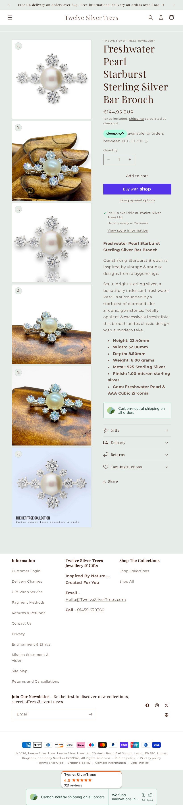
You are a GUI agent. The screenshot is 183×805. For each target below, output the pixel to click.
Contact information (110, 762)
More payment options (137, 200)
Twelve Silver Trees (42, 753)
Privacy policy (150, 758)
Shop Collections (134, 571)
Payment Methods (28, 602)
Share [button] (113, 481)
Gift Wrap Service (27, 592)
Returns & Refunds (28, 613)
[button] (10, 17)
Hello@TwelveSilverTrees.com (96, 599)
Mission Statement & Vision (30, 658)
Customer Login (26, 571)
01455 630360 (90, 610)
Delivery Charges (27, 581)
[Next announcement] (174, 5)
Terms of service (51, 762)
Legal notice (140, 762)
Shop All (126, 581)
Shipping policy (79, 762)
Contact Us (21, 623)
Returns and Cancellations (35, 682)
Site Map (19, 671)
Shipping (136, 118)
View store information (128, 230)
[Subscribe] (90, 714)
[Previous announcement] (9, 5)
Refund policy (125, 758)
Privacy (18, 634)
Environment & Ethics (31, 644)
